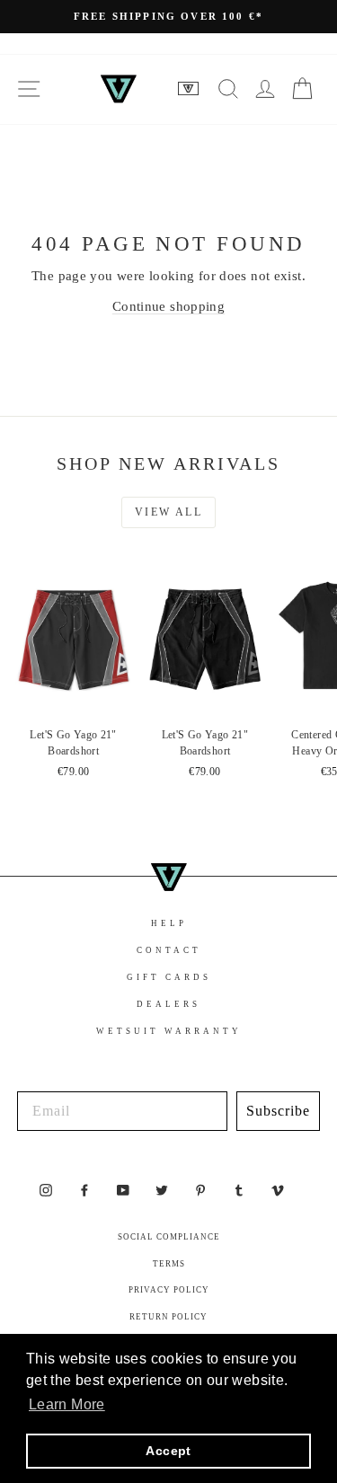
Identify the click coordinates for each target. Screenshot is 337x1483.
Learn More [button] (67, 1404)
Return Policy (168, 1316)
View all (168, 512)
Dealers (168, 1004)
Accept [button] (168, 1450)
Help (169, 923)
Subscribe (278, 1110)
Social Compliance (169, 1236)
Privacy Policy (169, 1289)
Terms (169, 1263)
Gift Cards (169, 977)
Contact (169, 950)
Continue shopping (168, 306)
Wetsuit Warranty (169, 1031)
